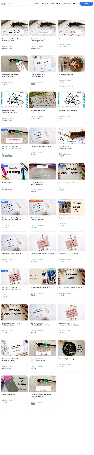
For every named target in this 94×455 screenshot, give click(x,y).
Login (86, 3)
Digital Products (55, 4)
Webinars (45, 4)
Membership (67, 4)
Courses (36, 4)
